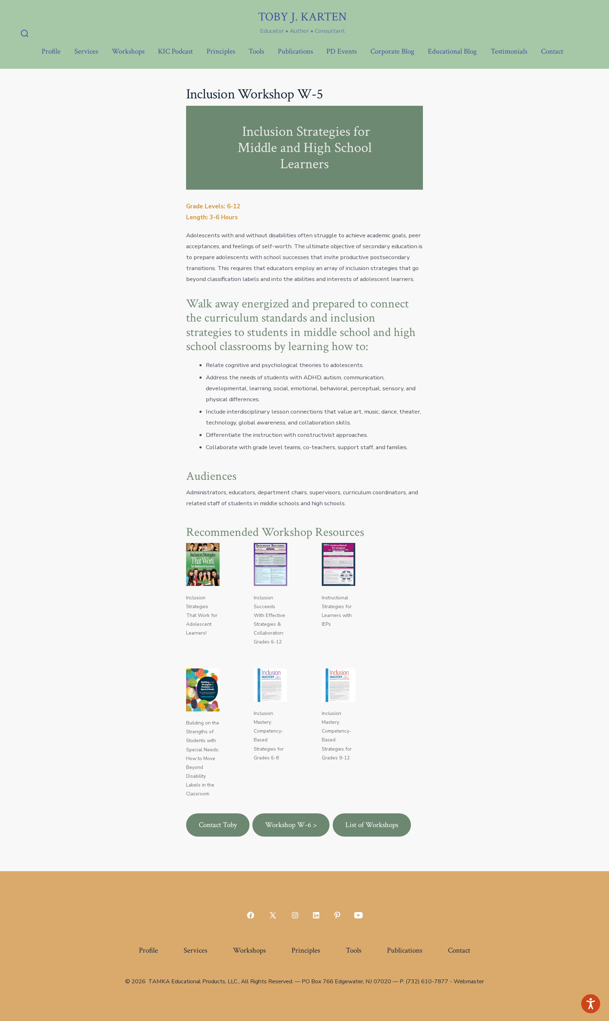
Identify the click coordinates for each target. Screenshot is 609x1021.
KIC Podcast (175, 51)
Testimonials (509, 51)
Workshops (128, 51)
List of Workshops (371, 825)
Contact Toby (218, 825)
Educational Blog (452, 51)
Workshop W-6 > (291, 825)
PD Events (341, 51)
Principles (221, 51)
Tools (256, 51)
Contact (552, 51)
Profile (51, 51)
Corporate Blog (392, 51)
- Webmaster (467, 981)
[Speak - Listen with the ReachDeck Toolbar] (590, 1003)
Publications (295, 51)
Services (86, 51)
